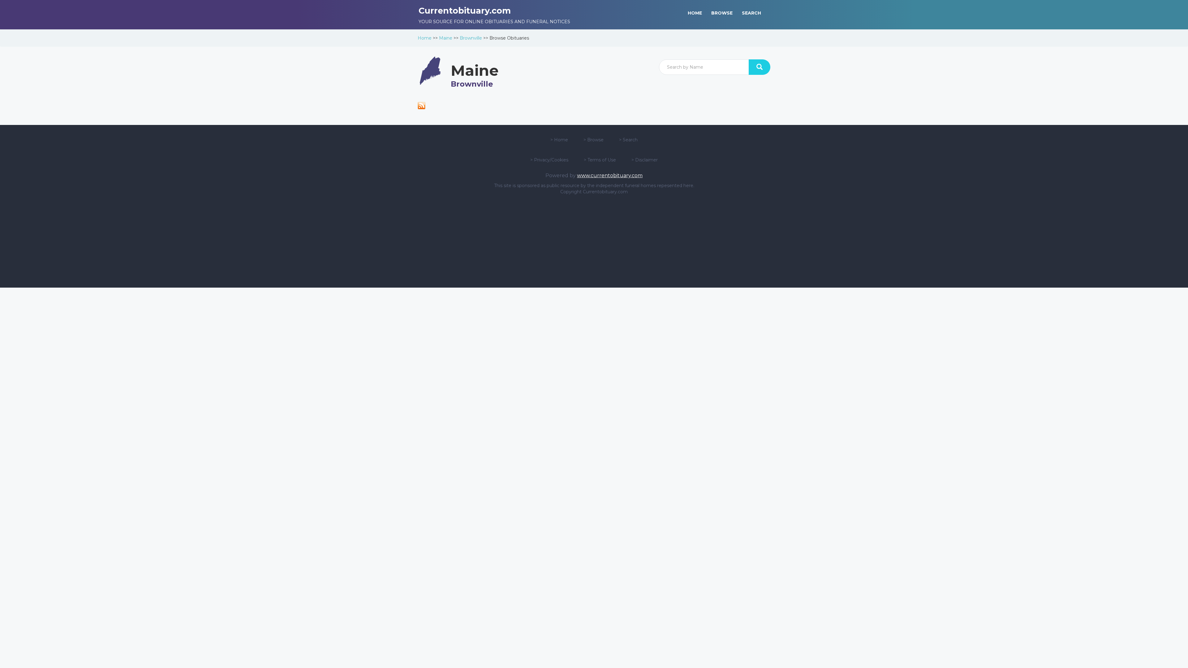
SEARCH (751, 13)
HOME (695, 13)
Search (630, 140)
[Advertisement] (594, 241)
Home (425, 38)
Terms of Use (602, 160)
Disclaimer (646, 160)
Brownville (471, 38)
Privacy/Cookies (551, 160)
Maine (445, 38)
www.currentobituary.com (610, 175)
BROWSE (722, 13)
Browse (595, 140)
